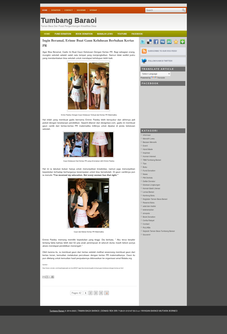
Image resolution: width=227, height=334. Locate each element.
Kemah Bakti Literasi (151, 188)
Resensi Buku (149, 202)
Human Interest (149, 156)
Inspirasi (146, 152)
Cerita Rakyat (148, 220)
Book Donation (84, 33)
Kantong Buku (149, 195)
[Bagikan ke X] (49, 276)
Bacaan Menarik (150, 142)
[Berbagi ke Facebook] (52, 276)
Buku (145, 167)
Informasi (147, 135)
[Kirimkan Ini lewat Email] (43, 276)
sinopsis (146, 213)
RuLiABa (146, 227)
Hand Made (148, 149)
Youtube (122, 33)
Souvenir (81, 10)
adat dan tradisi (149, 206)
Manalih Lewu (105, 33)
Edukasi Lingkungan (151, 184)
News (145, 174)
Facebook (137, 33)
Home (44, 10)
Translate (161, 77)
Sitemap (93, 10)
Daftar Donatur (149, 181)
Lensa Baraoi (148, 192)
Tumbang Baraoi (69, 20)
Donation (55, 10)
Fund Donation (63, 33)
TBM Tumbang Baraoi (152, 159)
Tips (144, 163)
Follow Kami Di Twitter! (160, 61)
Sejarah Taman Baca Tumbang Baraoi (159, 231)
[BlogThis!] (46, 276)
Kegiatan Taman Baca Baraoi (155, 199)
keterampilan (148, 209)
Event (145, 145)
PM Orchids (148, 177)
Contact (68, 10)
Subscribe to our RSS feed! (162, 51)
